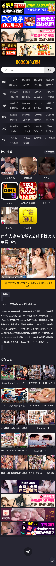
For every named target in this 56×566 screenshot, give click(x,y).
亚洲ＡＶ (14, 91)
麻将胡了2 (14, 85)
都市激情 (14, 126)
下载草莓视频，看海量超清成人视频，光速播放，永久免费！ (28, 284)
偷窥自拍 (14, 114)
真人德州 (26, 80)
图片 (4, 117)
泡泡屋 (26, 143)
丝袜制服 (26, 96)
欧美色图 (38, 114)
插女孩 (14, 138)
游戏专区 (50, 80)
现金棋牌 (38, 85)
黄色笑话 (38, 131)
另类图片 (50, 119)
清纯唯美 (26, 119)
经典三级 (26, 108)
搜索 (49, 69)
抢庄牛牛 (50, 85)
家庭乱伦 (26, 126)
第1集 (5, 294)
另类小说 (26, 131)
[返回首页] (52, 560)
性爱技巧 (50, 131)
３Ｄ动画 (50, 91)
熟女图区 (38, 119)
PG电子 (14, 80)
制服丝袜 (14, 108)
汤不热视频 (50, 138)
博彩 (4, 82)
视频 (4, 93)
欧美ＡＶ (38, 91)
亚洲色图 (26, 114)
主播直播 (38, 96)
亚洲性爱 (14, 103)
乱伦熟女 (38, 108)
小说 (4, 128)
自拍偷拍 (26, 91)
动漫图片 (50, 114)
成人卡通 (38, 103)
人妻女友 (38, 126)
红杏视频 (14, 143)
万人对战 (38, 80)
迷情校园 (14, 131)
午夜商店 (26, 138)
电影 (4, 105)
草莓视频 (38, 138)
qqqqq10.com (28, 62)
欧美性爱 (50, 103)
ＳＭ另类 (50, 96)
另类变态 (50, 108)
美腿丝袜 (14, 119)
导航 (4, 140)
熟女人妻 (14, 96)
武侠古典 (50, 126)
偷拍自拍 (26, 103)
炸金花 (26, 85)
